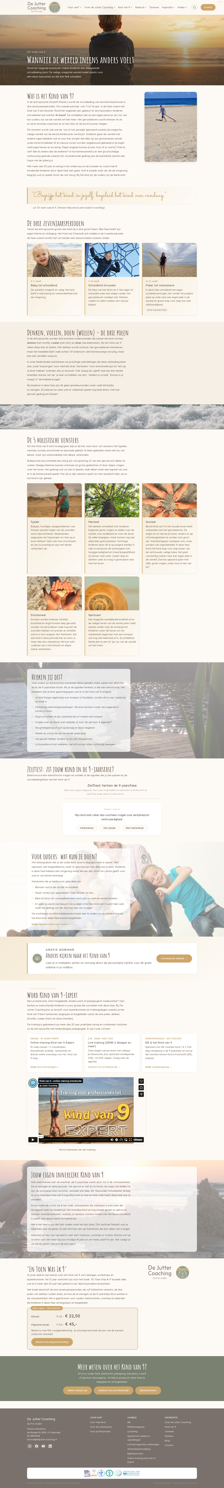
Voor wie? (73, 7)
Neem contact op (77, 1390)
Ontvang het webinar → (174, 958)
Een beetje (110, 828)
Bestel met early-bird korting (52, 1342)
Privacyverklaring (162, 1483)
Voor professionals (100, 1431)
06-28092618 (33, 1436)
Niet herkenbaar (135, 828)
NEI (129, 1422)
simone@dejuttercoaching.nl (42, 1439)
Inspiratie (167, 7)
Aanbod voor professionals (113, 1390)
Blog (167, 1440)
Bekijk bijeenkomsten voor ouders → (51, 924)
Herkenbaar (87, 828)
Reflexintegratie (135, 1426)
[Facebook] (36, 1446)
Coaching (132, 1431)
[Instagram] (29, 1446)
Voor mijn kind (97, 1422)
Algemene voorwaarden (185, 1483)
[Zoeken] (194, 7)
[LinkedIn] (50, 1446)
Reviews (169, 1436)
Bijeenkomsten (148, 1390)
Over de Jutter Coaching (98, 7)
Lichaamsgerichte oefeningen (143, 1444)
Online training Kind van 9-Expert (141, 1460)
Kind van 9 (124, 7)
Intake (181, 7)
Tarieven (154, 7)
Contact (208, 7)
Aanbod (139, 7)
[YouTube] (43, 1446)
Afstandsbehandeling (139, 1448)
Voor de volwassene (101, 1426)
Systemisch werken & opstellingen (138, 1438)
